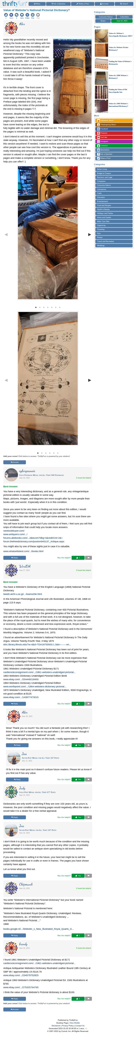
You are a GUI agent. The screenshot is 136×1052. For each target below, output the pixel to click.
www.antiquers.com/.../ (15, 534)
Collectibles (124, 17)
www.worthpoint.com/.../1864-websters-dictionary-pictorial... (34, 686)
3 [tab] (43, 307)
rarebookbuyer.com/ (13, 530)
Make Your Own (103, 221)
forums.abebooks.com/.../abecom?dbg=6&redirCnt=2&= (33, 538)
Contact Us (79, 1026)
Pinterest (103, 133)
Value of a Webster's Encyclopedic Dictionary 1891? (120, 34)
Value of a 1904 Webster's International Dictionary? (118, 105)
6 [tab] (55, 307)
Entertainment (102, 201)
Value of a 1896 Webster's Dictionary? (118, 76)
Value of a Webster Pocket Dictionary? (118, 48)
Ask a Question (106, 154)
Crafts (99, 193)
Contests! (104, 146)
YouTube (103, 137)
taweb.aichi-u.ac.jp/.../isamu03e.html (22, 594)
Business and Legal (104, 177)
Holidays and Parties (105, 213)
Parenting (100, 229)
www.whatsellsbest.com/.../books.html (23, 551)
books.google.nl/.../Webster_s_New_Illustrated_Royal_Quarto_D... (38, 929)
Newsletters (104, 150)
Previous (6, 234)
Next (90, 234)
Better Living (102, 169)
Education (101, 197)
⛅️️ (86, 1028)
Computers (101, 181)
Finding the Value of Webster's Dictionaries (120, 62)
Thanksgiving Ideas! (106, 125)
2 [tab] (40, 307)
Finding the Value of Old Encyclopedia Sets (118, 90)
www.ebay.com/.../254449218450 (21, 679)
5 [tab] (51, 307)
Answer (16, 462)
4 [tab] (47, 307)
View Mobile (75, 1023)
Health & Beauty (103, 209)
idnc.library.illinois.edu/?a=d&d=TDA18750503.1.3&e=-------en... (37, 644)
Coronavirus (101, 189)
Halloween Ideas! (105, 120)
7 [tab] (59, 307)
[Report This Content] (88, 558)
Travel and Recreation (105, 241)
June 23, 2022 (121, 21)
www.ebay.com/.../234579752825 (21, 975)
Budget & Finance (104, 173)
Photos (100, 237)
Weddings (101, 246)
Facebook (104, 129)
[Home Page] (15, 1)
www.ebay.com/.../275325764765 (21, 987)
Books (103, 21)
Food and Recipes (104, 205)
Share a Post (105, 158)
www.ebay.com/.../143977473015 (21, 697)
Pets (99, 233)
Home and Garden (104, 217)
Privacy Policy (68, 1026)
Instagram (104, 141)
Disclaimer (56, 1026)
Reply (16, 558)
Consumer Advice (105, 17)
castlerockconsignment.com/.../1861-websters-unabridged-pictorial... (39, 672)
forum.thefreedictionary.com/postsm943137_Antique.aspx (33, 541)
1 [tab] (36, 307)
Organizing (101, 225)
